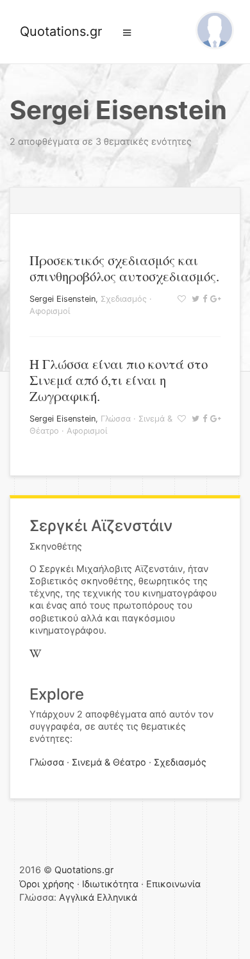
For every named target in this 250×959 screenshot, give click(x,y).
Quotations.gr (61, 31)
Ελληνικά (117, 897)
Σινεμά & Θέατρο (109, 762)
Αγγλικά (76, 897)
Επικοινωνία (173, 883)
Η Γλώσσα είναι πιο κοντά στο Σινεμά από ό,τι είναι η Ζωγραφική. (118, 380)
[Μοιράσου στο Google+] (214, 299)
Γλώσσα (116, 418)
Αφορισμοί (49, 311)
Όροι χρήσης (46, 883)
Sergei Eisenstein (62, 299)
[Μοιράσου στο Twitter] (193, 299)
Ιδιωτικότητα (110, 883)
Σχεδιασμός (124, 299)
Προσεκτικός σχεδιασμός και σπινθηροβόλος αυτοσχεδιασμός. (124, 268)
